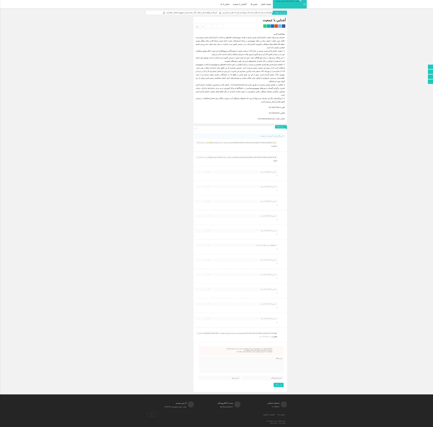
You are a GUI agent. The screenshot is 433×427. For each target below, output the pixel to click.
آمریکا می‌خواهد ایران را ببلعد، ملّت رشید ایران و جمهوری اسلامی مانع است (191, 12)
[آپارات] (149, 415)
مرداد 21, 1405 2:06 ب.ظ (266, 336)
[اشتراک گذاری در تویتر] (280, 26)
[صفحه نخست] (430, 67)
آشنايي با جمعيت (274, 20)
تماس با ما (225, 4)
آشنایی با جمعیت (239, 4)
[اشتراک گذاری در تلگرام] (268, 26)
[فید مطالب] (153, 415)
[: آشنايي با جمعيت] (214, 26)
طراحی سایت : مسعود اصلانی (277, 423)
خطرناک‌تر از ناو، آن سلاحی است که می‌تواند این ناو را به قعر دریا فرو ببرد (247, 12)
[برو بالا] (430, 82)
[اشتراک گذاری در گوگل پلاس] (276, 26)
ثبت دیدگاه (278, 385)
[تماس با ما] (430, 72)
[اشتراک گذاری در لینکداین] (272, 26)
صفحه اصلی (266, 4)
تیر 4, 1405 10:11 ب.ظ (262, 245)
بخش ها (254, 4)
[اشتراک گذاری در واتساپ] (265, 26)
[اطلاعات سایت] (430, 77)
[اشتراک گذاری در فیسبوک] (283, 26)
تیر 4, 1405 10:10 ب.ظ (267, 172)
